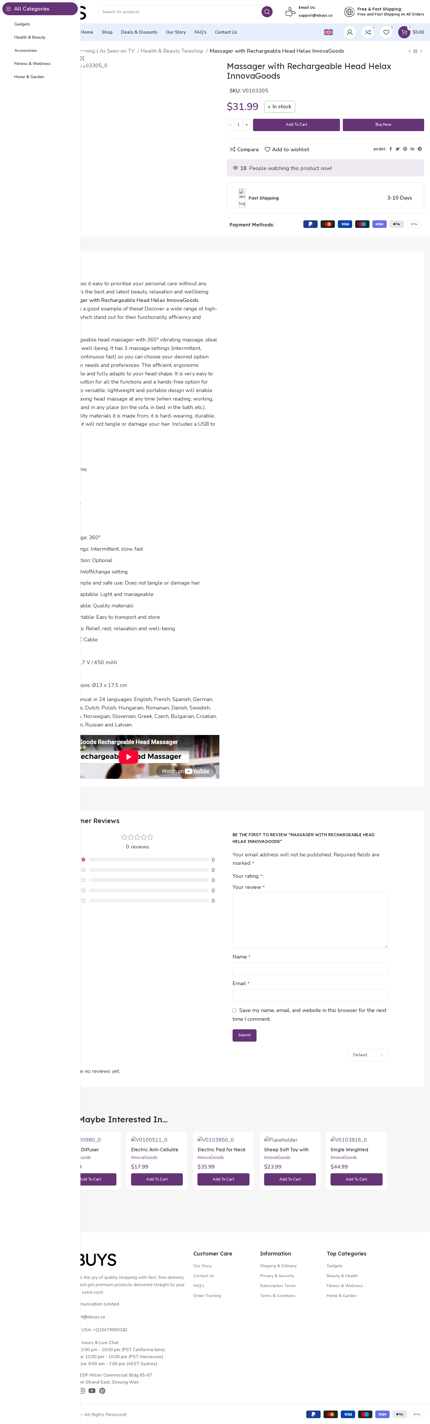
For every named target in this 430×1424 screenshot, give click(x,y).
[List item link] (124, 1316)
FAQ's (198, 1286)
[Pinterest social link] (405, 149)
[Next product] (421, 51)
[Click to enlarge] (82, 58)
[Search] (267, 11)
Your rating (247, 876)
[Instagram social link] (82, 1391)
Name (241, 956)
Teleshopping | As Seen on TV (99, 50)
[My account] (350, 32)
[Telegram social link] (420, 149)
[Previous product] (409, 51)
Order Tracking (207, 1295)
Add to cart (296, 124)
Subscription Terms (278, 1286)
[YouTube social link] (92, 1391)
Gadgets (335, 1266)
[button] (90, 1179)
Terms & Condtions (277, 1295)
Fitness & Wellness (345, 1286)
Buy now (383, 124)
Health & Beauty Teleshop (173, 50)
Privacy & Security (277, 1276)
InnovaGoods (144, 1157)
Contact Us (203, 1276)
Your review (249, 887)
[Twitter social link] (397, 149)
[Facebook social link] (391, 149)
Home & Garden (342, 1295)
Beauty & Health (342, 1276)
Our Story (202, 1266)
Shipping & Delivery (278, 1266)
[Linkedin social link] (412, 149)
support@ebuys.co (316, 15)
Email (241, 983)
